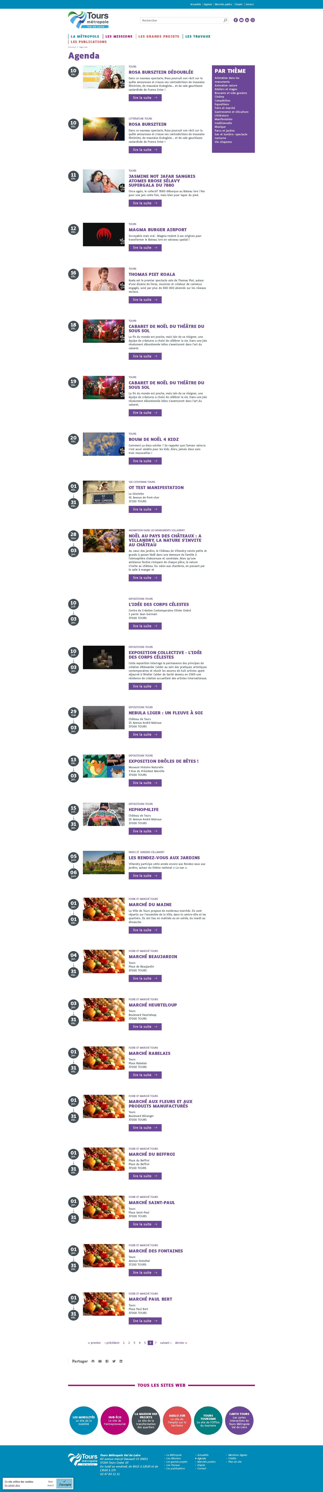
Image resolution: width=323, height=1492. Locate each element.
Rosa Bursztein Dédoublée (161, 72)
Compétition (222, 100)
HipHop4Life (144, 809)
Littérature (221, 115)
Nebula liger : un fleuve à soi (166, 712)
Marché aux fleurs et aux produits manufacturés (160, 1103)
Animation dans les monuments (227, 79)
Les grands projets (158, 36)
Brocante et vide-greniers (231, 93)
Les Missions (119, 36)
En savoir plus (12, 1485)
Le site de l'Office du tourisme (208, 1420)
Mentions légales (237, 1455)
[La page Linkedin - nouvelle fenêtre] (247, 20)
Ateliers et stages (226, 89)
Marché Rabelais (149, 1053)
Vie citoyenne (223, 142)
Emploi (238, 4)
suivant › (165, 1342)
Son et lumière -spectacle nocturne (231, 136)
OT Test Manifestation (156, 487)
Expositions (222, 104)
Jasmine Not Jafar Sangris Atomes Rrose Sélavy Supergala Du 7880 (162, 181)
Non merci (50, 1483)
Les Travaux (198, 36)
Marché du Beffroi (152, 1154)
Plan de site (235, 1461)
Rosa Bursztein (148, 124)
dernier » (181, 1342)
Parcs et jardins (225, 130)
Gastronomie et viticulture (231, 111)
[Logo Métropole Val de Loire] (82, 1464)
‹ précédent (112, 1342)
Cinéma (219, 96)
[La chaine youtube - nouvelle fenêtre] (241, 20)
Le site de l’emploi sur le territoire (177, 1420)
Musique (220, 126)
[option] (83, 1420)
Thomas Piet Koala (152, 274)
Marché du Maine (150, 904)
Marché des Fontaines (156, 1250)
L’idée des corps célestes (159, 604)
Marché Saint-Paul (152, 1202)
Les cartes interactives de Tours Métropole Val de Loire (239, 1420)
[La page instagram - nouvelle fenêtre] (252, 20)
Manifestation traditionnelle (223, 121)
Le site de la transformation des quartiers (146, 1420)
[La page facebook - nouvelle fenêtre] (236, 20)
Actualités (195, 4)
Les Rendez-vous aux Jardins (164, 857)
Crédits (232, 1458)
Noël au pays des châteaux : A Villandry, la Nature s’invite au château (165, 540)
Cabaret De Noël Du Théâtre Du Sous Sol (166, 328)
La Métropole (85, 36)
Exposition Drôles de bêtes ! (164, 761)
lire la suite (142, 98)
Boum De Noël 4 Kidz (154, 439)
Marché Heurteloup (153, 1004)
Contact (250, 4)
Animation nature (226, 85)
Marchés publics (223, 4)
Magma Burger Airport (158, 229)
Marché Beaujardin (153, 956)
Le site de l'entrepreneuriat (115, 1420)
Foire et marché (225, 108)
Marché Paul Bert (150, 1299)
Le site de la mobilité (84, 1420)
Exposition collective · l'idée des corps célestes (165, 654)
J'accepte (65, 1484)
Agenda (208, 4)
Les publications (89, 42)
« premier (94, 1342)
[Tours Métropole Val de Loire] (88, 20)
